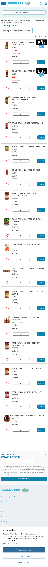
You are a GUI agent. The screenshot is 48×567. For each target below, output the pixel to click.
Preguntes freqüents (8, 502)
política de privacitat (21, 469)
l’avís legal (33, 474)
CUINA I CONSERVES (15, 20)
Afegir (41, 62)
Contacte (4, 517)
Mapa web (4, 507)
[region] (24, 546)
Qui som (4, 512)
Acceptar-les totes (24, 550)
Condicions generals (8, 497)
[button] (41, 3)
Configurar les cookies (24, 556)
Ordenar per (6, 31)
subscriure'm (24, 479)
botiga (4, 20)
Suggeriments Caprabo (21, 31)
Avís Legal (4, 522)
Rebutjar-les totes (24, 562)
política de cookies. (10, 543)
